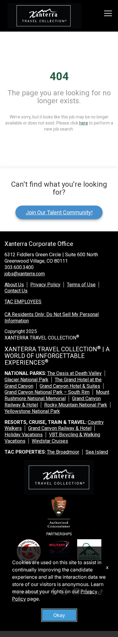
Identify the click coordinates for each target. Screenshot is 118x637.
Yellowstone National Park (32, 411)
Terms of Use (81, 285)
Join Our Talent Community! (59, 212)
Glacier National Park (26, 380)
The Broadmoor (63, 452)
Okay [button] (59, 615)
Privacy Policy (45, 285)
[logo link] (44, 15)
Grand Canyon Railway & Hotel (59, 428)
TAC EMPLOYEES (23, 302)
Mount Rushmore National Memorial (57, 395)
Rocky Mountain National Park (75, 405)
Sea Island (97, 452)
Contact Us (16, 291)
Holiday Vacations (24, 435)
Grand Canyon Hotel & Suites (70, 386)
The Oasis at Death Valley (74, 373)
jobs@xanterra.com (25, 274)
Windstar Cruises (50, 441)
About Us (14, 285)
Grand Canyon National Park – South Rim (47, 392)
